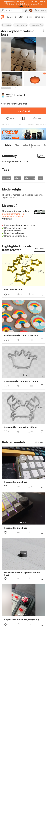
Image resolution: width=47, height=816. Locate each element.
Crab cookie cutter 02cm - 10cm (20, 427)
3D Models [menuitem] (11, 17)
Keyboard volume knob (15, 482)
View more (39, 248)
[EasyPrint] (26, 10)
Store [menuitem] (21, 17)
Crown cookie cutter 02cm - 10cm (21, 381)
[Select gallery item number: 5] (27, 614)
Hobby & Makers (21, 25)
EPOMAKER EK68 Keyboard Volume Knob (22, 573)
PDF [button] (42, 156)
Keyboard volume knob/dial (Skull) (21, 619)
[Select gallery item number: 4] (26, 476)
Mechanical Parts (37, 25)
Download (25, 111)
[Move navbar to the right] (44, 17)
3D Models (7, 25)
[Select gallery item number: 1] (20, 476)
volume (17, 178)
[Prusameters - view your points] (30, 10)
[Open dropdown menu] (43, 30)
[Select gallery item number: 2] (22, 476)
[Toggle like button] (5, 294)
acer (40, 178)
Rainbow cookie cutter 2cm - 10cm (21, 335)
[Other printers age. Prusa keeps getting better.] (23, 134)
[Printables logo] (2, 17)
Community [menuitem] (40, 17)
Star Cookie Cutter (13, 289)
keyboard (6, 178)
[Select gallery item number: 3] (24, 476)
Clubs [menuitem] (29, 17)
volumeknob (29, 178)
